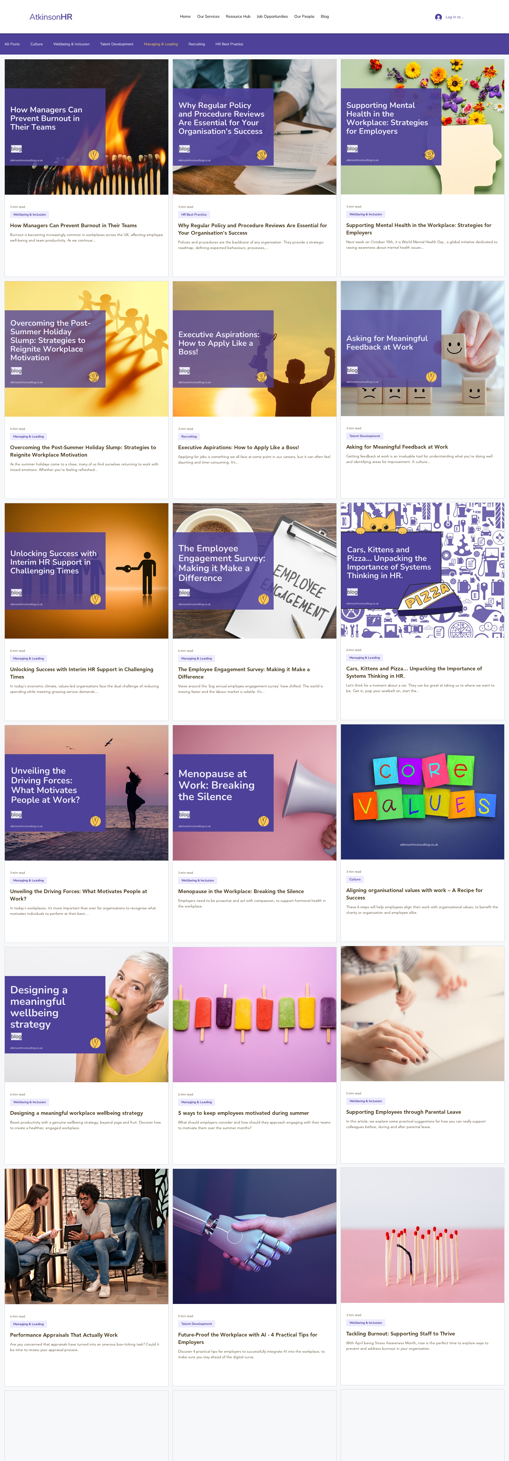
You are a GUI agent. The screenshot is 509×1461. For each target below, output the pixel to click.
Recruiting (196, 44)
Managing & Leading (161, 44)
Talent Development (116, 44)
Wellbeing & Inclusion (71, 44)
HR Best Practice (229, 44)
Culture (36, 44)
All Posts (12, 44)
